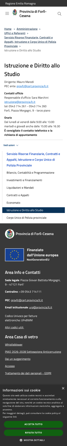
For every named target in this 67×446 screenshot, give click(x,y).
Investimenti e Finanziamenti (24, 180)
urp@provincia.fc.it (40, 307)
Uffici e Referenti (14, 33)
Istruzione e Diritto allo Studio (25, 210)
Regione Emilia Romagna (20, 3)
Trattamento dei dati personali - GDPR (28, 373)
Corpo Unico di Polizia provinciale (26, 217)
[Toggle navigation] (7, 13)
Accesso (10, 366)
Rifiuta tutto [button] (33, 432)
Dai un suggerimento (17, 359)
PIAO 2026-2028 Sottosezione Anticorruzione (33, 352)
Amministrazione (27, 29)
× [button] (63, 388)
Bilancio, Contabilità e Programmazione (30, 172)
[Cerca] (59, 14)
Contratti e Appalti (18, 195)
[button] (33, 440)
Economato (13, 202)
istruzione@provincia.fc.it (19, 102)
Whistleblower (14, 344)
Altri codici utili (14, 327)
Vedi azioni (9, 145)
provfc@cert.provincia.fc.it (32, 86)
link (15, 416)
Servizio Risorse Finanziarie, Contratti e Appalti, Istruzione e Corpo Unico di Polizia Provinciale (30, 41)
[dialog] (33, 415)
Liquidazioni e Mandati (20, 187)
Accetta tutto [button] (33, 424)
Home (7, 29)
